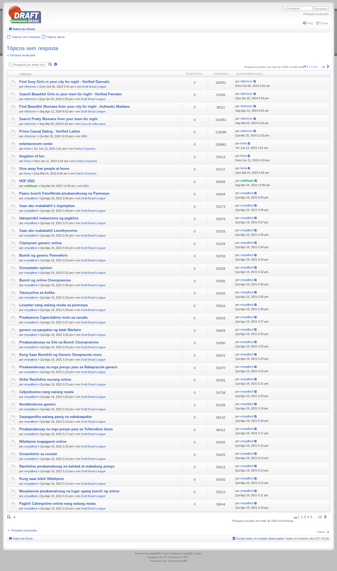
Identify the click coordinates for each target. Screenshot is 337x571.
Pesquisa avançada (316, 14)
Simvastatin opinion (35, 268)
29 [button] (323, 66)
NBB (84, 136)
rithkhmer (30, 86)
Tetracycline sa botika (36, 293)
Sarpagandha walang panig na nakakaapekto (55, 417)
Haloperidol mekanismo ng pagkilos (48, 218)
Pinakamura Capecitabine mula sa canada (53, 317)
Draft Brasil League (94, 86)
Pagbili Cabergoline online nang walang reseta (57, 504)
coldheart (30, 185)
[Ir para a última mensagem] (255, 81)
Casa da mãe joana (93, 123)
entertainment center (36, 144)
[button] (305, 66)
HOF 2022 (27, 181)
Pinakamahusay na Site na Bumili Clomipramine (58, 342)
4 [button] (314, 66)
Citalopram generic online (40, 243)
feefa (27, 148)
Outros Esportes (85, 148)
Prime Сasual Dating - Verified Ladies (49, 131)
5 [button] (317, 66)
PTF (186, 557)
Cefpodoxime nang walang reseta (46, 392)
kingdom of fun (31, 156)
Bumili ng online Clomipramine (45, 280)
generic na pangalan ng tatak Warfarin (50, 330)
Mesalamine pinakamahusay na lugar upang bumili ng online (69, 491)
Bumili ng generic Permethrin (43, 255)
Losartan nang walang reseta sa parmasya (53, 305)
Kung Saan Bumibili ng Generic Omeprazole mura (60, 355)
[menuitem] (308, 23)
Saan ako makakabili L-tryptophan (47, 206)
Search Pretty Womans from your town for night (58, 119)
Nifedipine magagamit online (42, 441)
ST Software (171, 557)
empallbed (30, 198)
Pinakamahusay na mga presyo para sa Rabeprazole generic (68, 367)
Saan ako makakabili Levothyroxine (48, 231)
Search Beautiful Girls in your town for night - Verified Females (70, 94)
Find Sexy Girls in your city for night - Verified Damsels (64, 82)
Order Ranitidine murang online (45, 379)
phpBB (154, 553)
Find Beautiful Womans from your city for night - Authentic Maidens (74, 106)
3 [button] (312, 66)
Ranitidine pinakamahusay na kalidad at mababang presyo (67, 466)
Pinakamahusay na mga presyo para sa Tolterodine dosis (66, 429)
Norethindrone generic (37, 404)
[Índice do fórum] (47, 22)
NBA (86, 185)
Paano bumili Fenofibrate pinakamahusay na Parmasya (64, 193)
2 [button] (309, 66)
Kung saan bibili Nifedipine (41, 479)
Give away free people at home (44, 169)
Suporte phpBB (177, 560)
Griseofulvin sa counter (38, 454)
